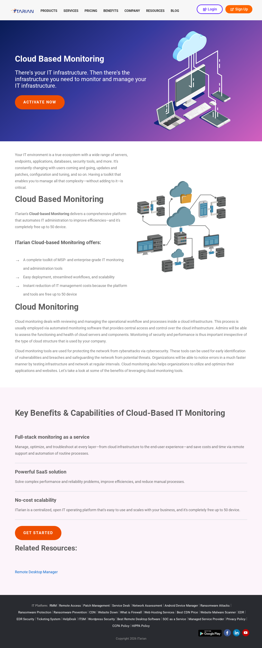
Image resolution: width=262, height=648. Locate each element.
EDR (241, 612)
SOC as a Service (174, 619)
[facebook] (227, 634)
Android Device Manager (181, 605)
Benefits (110, 11)
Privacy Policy (235, 619)
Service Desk (121, 605)
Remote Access (70, 605)
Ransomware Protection (34, 612)
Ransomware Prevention (70, 612)
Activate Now (39, 102)
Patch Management (96, 605)
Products (49, 11)
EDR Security (25, 619)
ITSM (82, 619)
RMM (53, 605)
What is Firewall (131, 612)
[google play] (210, 634)
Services (70, 11)
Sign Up (241, 9)
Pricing (91, 11)
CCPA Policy (120, 626)
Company (132, 11)
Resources (155, 11)
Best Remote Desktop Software (138, 619)
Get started (38, 533)
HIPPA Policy (141, 626)
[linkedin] (236, 634)
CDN (92, 612)
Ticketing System (48, 619)
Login (212, 9)
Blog (175, 11)
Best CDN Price (187, 612)
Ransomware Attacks (215, 605)
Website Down (108, 612)
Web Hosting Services (159, 612)
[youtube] (245, 634)
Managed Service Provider (206, 619)
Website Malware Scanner (218, 612)
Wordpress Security (101, 619)
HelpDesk (69, 619)
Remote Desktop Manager (36, 572)
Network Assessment (147, 605)
